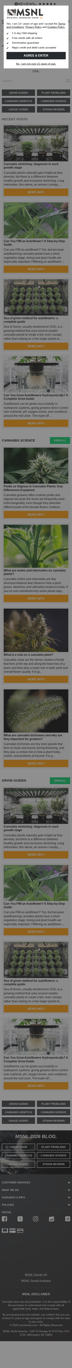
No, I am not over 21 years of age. (36, 63)
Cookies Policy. (56, 27)
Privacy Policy (33, 27)
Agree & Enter (36, 55)
